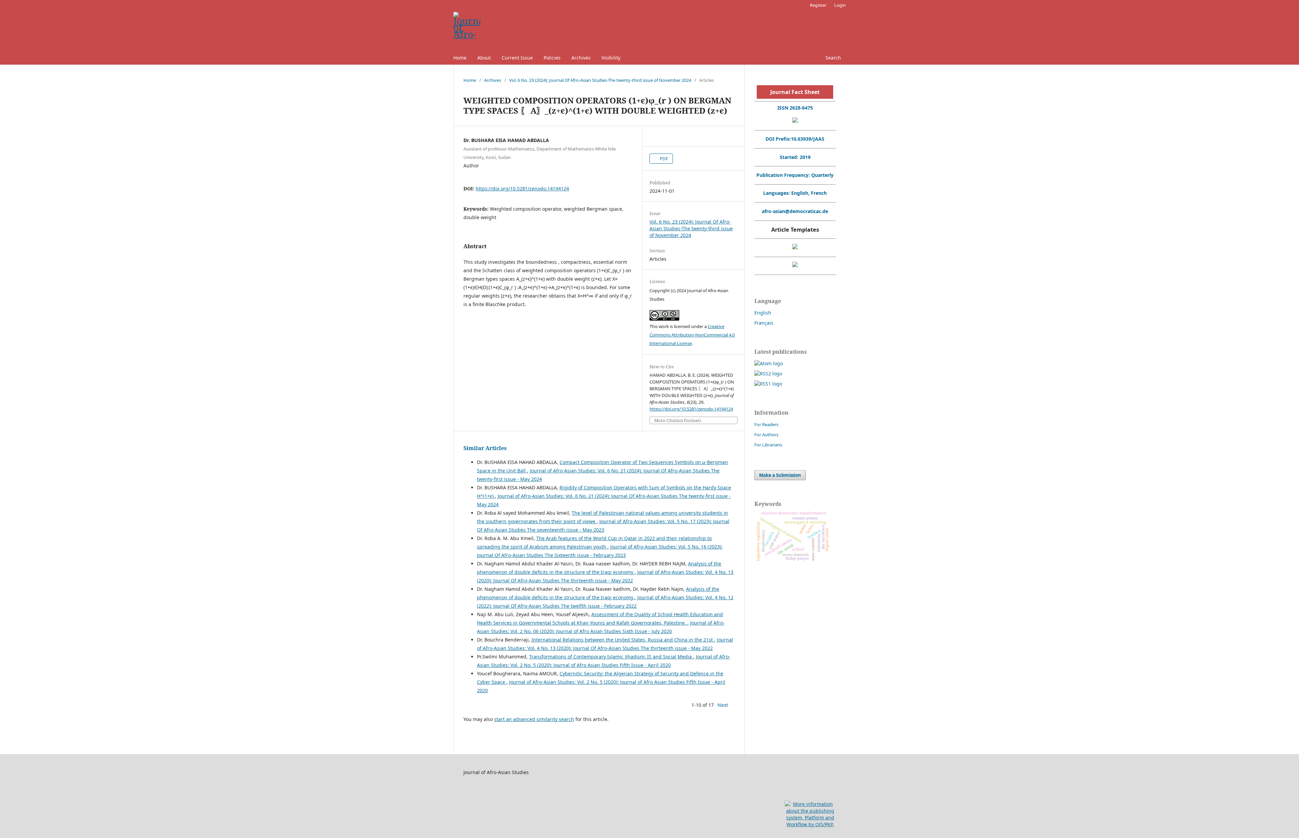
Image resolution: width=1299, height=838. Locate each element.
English (762, 312)
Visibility (610, 57)
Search (833, 57)
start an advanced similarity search (534, 719)
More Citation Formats (677, 420)
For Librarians (768, 445)
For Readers (766, 424)
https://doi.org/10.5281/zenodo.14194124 (522, 188)
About (484, 57)
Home (459, 57)
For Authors (766, 435)
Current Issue (517, 57)
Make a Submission (780, 475)
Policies (552, 57)
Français (763, 323)
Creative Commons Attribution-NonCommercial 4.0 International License (692, 334)
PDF (663, 159)
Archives (581, 57)
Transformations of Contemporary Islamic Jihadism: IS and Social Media (611, 656)
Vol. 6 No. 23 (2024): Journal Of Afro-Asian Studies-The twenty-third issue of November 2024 (600, 80)
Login (840, 5)
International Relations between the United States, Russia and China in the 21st (622, 639)
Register (818, 5)
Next (722, 705)
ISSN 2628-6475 (795, 107)
